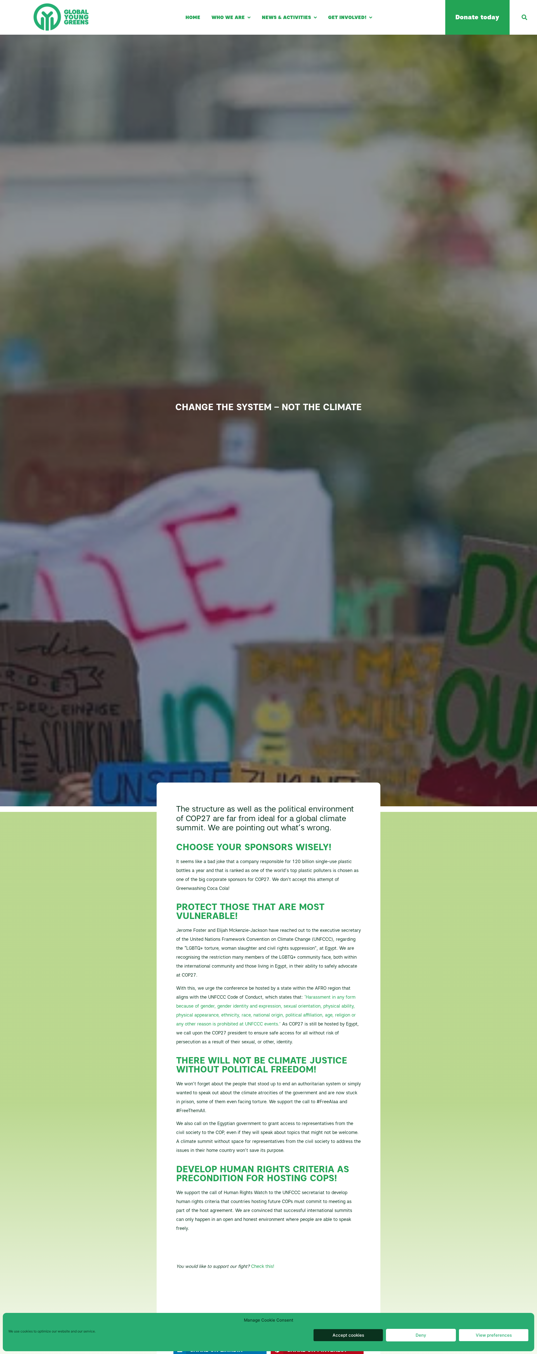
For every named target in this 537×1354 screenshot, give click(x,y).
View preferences (494, 1335)
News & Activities (286, 17)
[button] (524, 17)
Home (192, 17)
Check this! (262, 1266)
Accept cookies (348, 1335)
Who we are (228, 17)
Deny (421, 1335)
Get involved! (347, 17)
